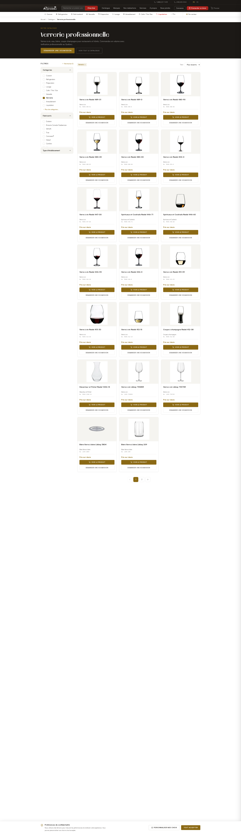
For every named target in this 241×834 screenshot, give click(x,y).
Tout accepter (191, 827)
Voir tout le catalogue (89, 51)
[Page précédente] (129, 479)
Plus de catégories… (52, 109)
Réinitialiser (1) (68, 63)
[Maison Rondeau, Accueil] (50, 8)
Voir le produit (98, 117)
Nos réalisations (130, 8)
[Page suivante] (147, 479)
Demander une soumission (58, 51)
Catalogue (106, 8)
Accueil (43, 19)
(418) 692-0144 (181, 2)
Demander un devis (198, 8)
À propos (153, 8)
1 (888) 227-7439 (162, 2)
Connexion (180, 8)
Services (143, 8)
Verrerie (81, 64)
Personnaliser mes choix (165, 827)
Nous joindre (165, 8)
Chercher (91, 8)
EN (197, 2)
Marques (116, 8)
